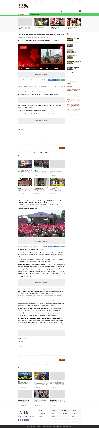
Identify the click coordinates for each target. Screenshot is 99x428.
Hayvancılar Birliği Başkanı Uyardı (77, 62)
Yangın (22, 126)
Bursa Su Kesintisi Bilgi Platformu (72, 93)
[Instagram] (22, 420)
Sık (23, 338)
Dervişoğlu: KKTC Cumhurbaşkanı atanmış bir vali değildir (57, 169)
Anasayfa (20, 37)
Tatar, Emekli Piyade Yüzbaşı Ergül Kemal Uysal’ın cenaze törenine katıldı (24, 28)
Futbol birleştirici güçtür (76, 68)
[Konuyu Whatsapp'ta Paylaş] (59, 80)
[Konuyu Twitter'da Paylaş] (57, 80)
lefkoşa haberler (52, 426)
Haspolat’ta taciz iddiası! (40, 27)
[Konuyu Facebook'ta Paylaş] (55, 80)
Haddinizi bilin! (76, 38)
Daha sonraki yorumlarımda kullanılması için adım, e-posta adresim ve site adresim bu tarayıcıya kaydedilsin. (38, 144)
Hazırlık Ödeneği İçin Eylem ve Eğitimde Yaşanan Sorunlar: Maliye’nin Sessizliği (74, 114)
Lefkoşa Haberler (71, 72)
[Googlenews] (28, 420)
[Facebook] (18, 420)
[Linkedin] (24, 420)
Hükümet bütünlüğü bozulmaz (56, 381)
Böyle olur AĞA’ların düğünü (39, 399)
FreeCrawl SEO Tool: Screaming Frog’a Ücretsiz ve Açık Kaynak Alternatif (73, 90)
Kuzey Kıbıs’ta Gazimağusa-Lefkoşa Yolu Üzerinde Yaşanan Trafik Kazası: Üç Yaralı (74, 96)
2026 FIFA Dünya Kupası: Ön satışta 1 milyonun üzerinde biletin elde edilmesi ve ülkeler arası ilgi (74, 100)
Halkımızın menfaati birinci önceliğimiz (73, 28)
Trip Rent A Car (69, 86)
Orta (22, 338)
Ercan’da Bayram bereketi (35, 14)
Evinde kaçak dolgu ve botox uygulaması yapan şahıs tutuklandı (57, 400)
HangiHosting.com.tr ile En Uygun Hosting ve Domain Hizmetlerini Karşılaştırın (73, 82)
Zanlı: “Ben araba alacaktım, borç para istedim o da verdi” (41, 188)
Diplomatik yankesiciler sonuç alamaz (77, 51)
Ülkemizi (25, 338)
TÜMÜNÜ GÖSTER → (77, 14)
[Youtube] (26, 420)
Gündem (23, 37)
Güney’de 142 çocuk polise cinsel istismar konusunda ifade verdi (24, 400)
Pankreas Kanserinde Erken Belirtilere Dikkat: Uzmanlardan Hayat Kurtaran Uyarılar (73, 77)
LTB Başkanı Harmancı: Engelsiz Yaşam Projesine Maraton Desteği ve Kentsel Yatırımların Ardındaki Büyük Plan (73, 110)
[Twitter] (20, 420)
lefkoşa (46, 426)
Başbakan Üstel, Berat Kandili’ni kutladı (55, 28)
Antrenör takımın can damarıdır (76, 56)
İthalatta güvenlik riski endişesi (24, 169)
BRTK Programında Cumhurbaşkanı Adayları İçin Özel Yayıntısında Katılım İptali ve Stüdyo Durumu (73, 105)
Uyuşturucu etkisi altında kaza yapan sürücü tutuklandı (24, 381)
